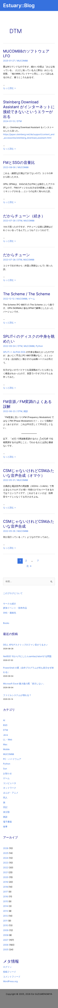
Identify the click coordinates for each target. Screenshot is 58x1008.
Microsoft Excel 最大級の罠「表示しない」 (24, 683)
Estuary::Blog (19, 5)
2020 (5, 877)
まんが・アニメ (10, 792)
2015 (5, 901)
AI (4, 720)
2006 (6, 945)
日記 (5, 807)
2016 (5, 896)
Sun (5, 768)
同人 (5, 797)
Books (6, 623)
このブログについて (13, 593)
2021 (5, 872)
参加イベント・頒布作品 (15, 608)
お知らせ (7, 773)
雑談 (26, 411)
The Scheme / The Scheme (26, 294)
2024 (5, 858)
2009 (6, 930)
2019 (5, 882)
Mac (5, 744)
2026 (5, 848)
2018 (5, 887)
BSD (5, 725)
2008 (5, 935)
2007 (5, 940)
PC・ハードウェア (12, 759)
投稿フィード (9, 972)
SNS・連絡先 (9, 612)
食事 (5, 826)
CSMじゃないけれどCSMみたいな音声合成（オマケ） (28, 473)
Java (5, 735)
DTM (19, 121)
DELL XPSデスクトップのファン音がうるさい (25, 644)
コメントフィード (11, 976)
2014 (5, 906)
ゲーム (31, 298)
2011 (5, 920)
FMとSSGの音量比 (19, 162)
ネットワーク (9, 788)
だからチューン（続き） (24, 216)
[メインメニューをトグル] (52, 5)
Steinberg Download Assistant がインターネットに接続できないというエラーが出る (29, 109)
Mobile (6, 749)
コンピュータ (9, 783)
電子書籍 (7, 821)
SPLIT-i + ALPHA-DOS (14, 352)
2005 (5, 949)
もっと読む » (9, 88)
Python (39, 346)
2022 (5, 867)
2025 (5, 853)
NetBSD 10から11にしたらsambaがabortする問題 (27, 656)
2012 (5, 916)
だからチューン (16, 255)
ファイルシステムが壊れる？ (17, 695)
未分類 (6, 812)
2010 (5, 925)
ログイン (7, 967)
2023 (5, 862)
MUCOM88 (22, 60)
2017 (5, 891)
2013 (5, 911)
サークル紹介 (9, 603)
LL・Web (7, 739)
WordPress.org (10, 981)
